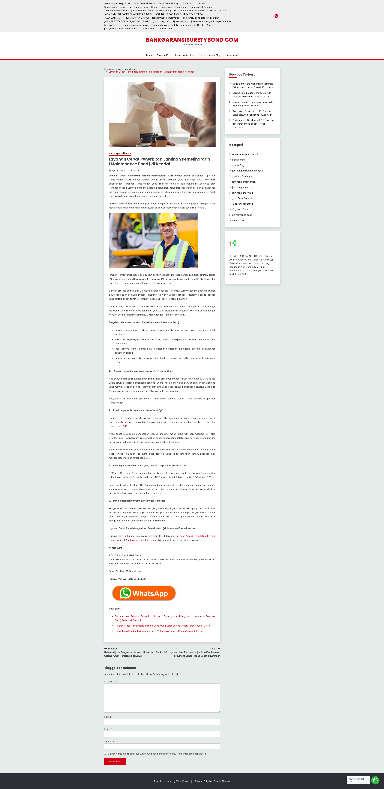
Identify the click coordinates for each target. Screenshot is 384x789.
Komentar (110, 681)
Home (154, 6)
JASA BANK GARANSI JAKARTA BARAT (126, 17)
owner (136, 170)
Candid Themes (221, 781)
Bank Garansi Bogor (169, 3)
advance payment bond (245, 154)
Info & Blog (214, 55)
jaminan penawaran (243, 187)
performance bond (242, 214)
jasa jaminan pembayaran (166, 17)
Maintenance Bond (242, 203)
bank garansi (239, 159)
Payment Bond (240, 209)
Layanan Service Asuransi (134, 24)
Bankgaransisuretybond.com (192, 40)
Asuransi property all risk (117, 3)
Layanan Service (184, 55)
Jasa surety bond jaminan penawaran (211, 21)
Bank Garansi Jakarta (194, 3)
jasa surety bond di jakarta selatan (201, 17)
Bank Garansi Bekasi (145, 3)
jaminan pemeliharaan (120, 153)
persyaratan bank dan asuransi (120, 28)
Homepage (166, 6)
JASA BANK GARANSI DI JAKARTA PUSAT (204, 10)
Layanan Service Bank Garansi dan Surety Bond (177, 24)
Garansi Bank (141, 6)
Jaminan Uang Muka (166, 10)
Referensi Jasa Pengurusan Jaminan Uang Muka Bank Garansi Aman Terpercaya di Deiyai (162, 625)
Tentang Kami (165, 28)
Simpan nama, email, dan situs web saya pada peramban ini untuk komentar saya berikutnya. (157, 753)
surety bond (238, 220)
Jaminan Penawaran (142, 10)
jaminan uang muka (242, 192)
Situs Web (109, 741)
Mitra (208, 24)
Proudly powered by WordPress (171, 781)
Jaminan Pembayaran (243, 176)
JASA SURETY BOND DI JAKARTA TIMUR (127, 21)
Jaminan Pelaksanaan (201, 6)
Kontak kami (110, 24)
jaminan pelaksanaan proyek (247, 170)
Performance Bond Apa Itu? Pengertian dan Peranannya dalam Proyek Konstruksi (253, 124)
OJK (125, 426)
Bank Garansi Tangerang (117, 6)
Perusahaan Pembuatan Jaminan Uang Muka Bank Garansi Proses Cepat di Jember (159, 630)
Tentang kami (147, 28)
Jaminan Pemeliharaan (116, 10)
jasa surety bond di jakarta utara (171, 21)
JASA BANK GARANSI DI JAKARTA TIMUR (128, 14)
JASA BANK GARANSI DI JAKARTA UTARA (179, 14)
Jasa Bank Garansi (242, 198)
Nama (108, 716)
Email (108, 729)
